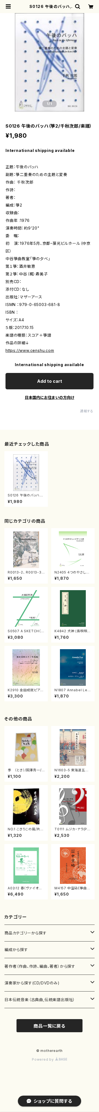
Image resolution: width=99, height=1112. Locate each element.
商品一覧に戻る (49, 1026)
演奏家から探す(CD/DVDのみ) (32, 983)
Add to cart (49, 381)
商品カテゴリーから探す (25, 933)
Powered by (43, 1059)
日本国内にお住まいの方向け (49, 397)
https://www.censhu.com (30, 350)
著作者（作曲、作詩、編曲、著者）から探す (39, 966)
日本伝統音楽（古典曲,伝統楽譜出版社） (39, 999)
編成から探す (16, 949)
